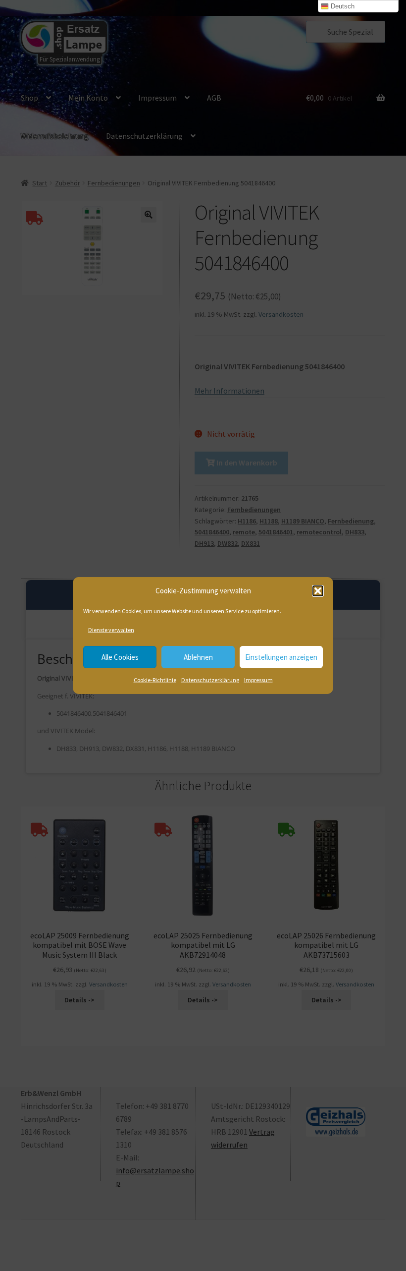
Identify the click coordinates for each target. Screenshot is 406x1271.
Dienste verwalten (111, 630)
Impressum (258, 680)
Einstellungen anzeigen (281, 657)
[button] (318, 591)
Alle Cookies (120, 657)
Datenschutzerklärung (210, 680)
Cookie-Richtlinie (155, 680)
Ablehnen (198, 657)
